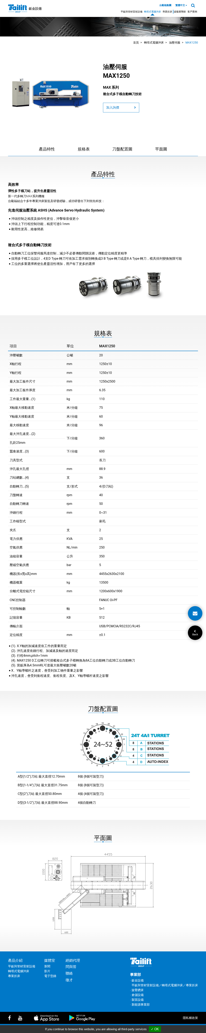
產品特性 (47, 149)
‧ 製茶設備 (137, 1000)
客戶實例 (192, 11)
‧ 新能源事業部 (140, 1004)
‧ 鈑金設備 (137, 980)
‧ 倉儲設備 (137, 995)
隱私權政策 (190, 1018)
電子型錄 (50, 976)
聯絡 (69, 973)
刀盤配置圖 (122, 149)
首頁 (136, 42)
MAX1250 (191, 42)
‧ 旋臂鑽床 (137, 990)
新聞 (47, 966)
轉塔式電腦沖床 (152, 11)
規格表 (84, 149)
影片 (47, 971)
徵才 (69, 980)
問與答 (71, 967)
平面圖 (161, 149)
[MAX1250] (51, 91)
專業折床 (167, 11)
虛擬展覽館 (180, 11)
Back (195, 634)
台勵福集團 (165, 5)
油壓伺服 (174, 42)
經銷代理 (73, 960)
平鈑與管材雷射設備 (131, 11)
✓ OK (155, 1029)
